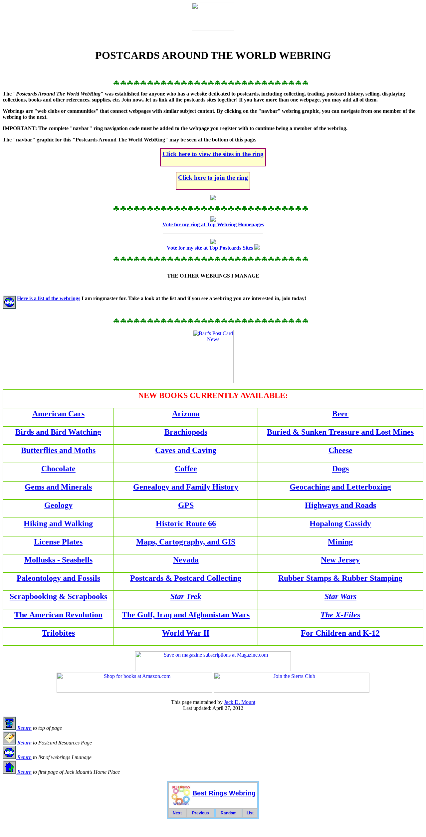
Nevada (186, 559)
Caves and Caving (185, 450)
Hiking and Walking (58, 523)
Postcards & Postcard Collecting (185, 578)
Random (229, 813)
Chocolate (58, 468)
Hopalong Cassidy (340, 523)
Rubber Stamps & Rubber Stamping (340, 578)
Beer (340, 413)
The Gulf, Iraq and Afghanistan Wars (186, 614)
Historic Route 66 (186, 523)
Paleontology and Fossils (58, 578)
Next (177, 813)
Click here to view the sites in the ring (213, 153)
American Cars (58, 413)
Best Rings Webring (224, 793)
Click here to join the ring (213, 177)
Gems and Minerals (58, 487)
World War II (185, 633)
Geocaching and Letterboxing (340, 487)
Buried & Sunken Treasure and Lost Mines (340, 432)
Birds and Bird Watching (58, 432)
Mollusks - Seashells (58, 559)
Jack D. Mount (239, 702)
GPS (186, 505)
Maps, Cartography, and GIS (185, 541)
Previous (200, 813)
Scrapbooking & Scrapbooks (58, 596)
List (250, 813)
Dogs (340, 468)
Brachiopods (185, 432)
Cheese (340, 450)
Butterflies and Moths (58, 450)
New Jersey (340, 559)
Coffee (186, 468)
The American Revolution (58, 614)
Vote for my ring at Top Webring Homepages (213, 224)
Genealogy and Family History (185, 487)
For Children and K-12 (340, 633)
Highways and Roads (340, 505)
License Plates (58, 541)
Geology (58, 505)
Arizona (186, 413)
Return (24, 728)
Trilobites (58, 633)
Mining (340, 541)
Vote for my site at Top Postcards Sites (210, 248)
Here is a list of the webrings (48, 298)
